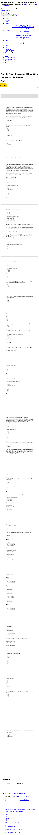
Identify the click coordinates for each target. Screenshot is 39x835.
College (7, 22)
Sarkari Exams (21, 809)
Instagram (19, 829)
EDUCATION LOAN (23, 37)
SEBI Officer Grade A (11, 59)
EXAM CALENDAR (23, 28)
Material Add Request (22, 796)
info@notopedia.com (19, 793)
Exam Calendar (18, 811)
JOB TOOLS (23, 39)
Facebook (18, 823)
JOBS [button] (6, 40)
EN (4, 13)
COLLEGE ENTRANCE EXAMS (23, 27)
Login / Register (9, 51)
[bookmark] (37, 87)
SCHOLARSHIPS (23, 32)
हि (8, 13)
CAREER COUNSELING (23, 35)
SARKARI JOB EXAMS (23, 25)
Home (6, 18)
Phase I (7, 61)
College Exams (30, 809)
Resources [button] (8, 30)
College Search (9, 811)
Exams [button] (7, 23)
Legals (7, 820)
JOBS (23, 42)
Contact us (8, 49)
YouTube (17, 832)
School (7, 20)
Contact (7, 818)
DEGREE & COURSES (23, 33)
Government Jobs (10, 57)
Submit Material (24, 800)
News (6, 45)
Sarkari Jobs (12, 809)
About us (7, 47)
